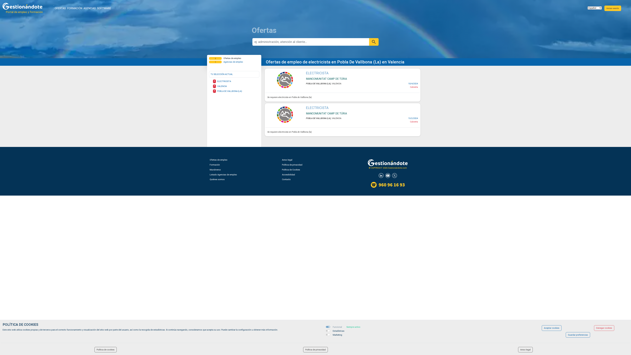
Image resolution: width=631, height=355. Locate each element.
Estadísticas (338, 331)
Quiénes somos (217, 179)
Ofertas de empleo (218, 160)
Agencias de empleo (233, 62)
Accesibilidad (288, 174)
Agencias (89, 8)
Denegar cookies (604, 328)
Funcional (337, 327)
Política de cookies (106, 349)
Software (104, 8)
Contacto (286, 179)
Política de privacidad (292, 165)
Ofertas (60, 8)
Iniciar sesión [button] (613, 8)
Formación (74, 8)
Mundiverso (215, 169)
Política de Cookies (291, 169)
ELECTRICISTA (317, 73)
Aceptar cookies (551, 328)
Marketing (337, 335)
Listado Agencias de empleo (223, 174)
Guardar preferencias (578, 335)
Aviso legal (287, 160)
